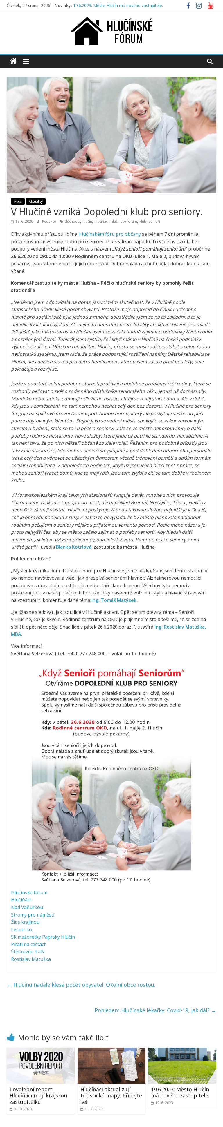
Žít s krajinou (25, 922)
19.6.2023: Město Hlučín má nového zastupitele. (118, 5)
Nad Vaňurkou (27, 907)
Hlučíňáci (21, 899)
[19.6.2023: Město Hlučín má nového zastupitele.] (182, 1051)
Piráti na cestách (29, 944)
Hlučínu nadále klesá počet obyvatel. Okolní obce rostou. (81, 984)
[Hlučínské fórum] (13, 61)
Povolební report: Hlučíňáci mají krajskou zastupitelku (38, 1095)
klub (142, 221)
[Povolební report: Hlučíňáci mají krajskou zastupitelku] (41, 1051)
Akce (18, 201)
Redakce (49, 221)
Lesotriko (21, 929)
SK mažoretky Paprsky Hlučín (43, 937)
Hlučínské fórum (29, 892)
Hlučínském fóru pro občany (109, 234)
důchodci (72, 221)
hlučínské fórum (124, 221)
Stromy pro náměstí (32, 915)
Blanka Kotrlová (73, 547)
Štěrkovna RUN (28, 951)
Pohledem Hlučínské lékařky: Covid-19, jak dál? (155, 1010)
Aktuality (36, 201)
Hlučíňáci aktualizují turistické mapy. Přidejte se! (111, 1095)
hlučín (87, 221)
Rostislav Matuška (31, 959)
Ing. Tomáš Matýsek (113, 600)
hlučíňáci (101, 221)
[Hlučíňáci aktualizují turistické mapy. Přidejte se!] (112, 1051)
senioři (154, 221)
